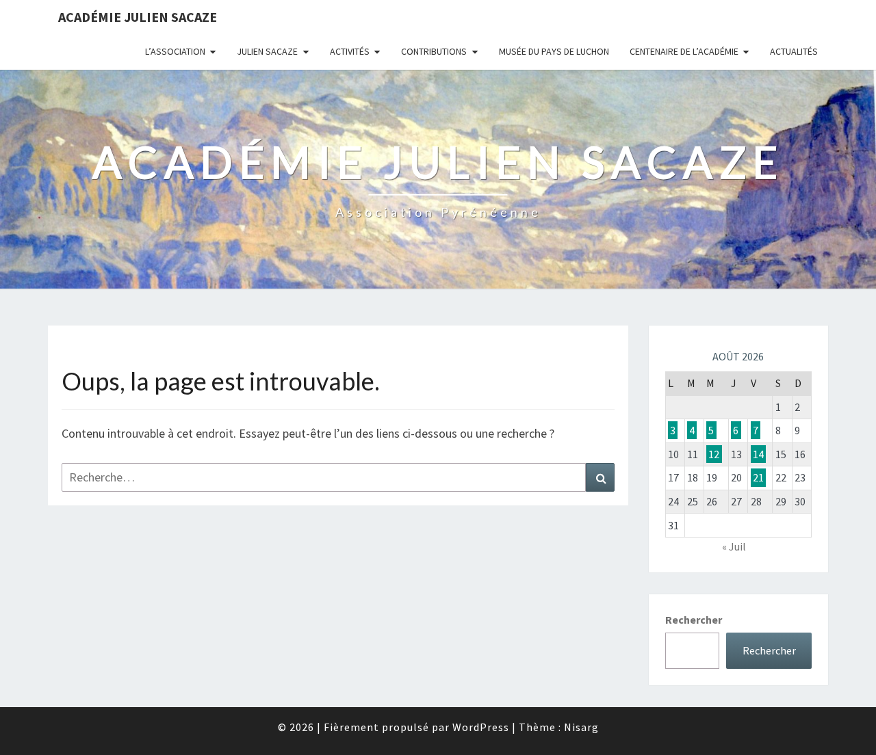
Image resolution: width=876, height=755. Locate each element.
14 (758, 454)
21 (758, 477)
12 (713, 454)
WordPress (480, 727)
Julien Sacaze (267, 51)
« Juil (734, 546)
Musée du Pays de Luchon (554, 51)
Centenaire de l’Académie (684, 51)
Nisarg (581, 727)
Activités (350, 51)
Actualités (794, 51)
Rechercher (693, 619)
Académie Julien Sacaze (137, 16)
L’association (175, 51)
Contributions (434, 51)
